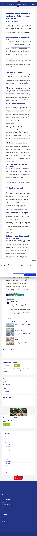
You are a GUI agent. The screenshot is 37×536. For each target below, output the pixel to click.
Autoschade (7, 442)
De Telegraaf (18, 313)
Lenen (29, 4)
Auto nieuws (7, 437)
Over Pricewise (4, 489)
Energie (4, 4)
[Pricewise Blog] (18, 2)
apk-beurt (29, 25)
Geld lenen (3, 521)
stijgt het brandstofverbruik (19, 83)
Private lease (4, 528)
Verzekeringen (6, 391)
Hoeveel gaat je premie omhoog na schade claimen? (12, 403)
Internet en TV (6, 385)
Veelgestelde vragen (8, 472)
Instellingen (32, 271)
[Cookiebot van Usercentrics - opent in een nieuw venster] (31, 260)
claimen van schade (22, 60)
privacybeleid (7, 371)
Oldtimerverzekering (8, 461)
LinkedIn (21, 295)
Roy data (6, 465)
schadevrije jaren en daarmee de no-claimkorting (20, 47)
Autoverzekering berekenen (9, 448)
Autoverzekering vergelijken (9, 450)
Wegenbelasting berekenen (9, 469)
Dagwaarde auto (7, 457)
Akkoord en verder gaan (30, 274)
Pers (2, 494)
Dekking (6, 459)
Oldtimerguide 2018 (8, 463)
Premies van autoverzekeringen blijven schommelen (12, 401)
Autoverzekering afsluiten (9, 446)
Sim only (24, 4)
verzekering (25, 42)
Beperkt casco (7, 452)
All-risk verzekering (8, 435)
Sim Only (5, 387)
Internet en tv (18, 4)
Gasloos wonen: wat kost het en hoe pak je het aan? (22, 334)
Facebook (10, 295)
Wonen (33, 4)
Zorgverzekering (6, 384)
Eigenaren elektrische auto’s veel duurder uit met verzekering (21, 329)
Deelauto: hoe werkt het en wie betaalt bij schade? (22, 338)
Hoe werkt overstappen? (6, 504)
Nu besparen (6, 424)
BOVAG (17, 251)
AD (13, 313)
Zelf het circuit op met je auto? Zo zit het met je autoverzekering (22, 325)
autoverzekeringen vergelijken (17, 182)
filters (27, 146)
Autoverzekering (10, 4)
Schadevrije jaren (8, 467)
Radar (29, 310)
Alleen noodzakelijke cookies (18, 274)
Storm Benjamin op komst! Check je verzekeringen (11, 399)
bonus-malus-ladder (14, 48)
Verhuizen (3, 506)
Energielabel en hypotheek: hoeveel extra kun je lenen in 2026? (21, 343)
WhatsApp (16, 295)
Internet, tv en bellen (5, 523)
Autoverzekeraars (8, 444)
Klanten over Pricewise (6, 508)
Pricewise (20, 533)
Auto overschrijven (8, 440)
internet (21, 118)
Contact (3, 502)
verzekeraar (8, 42)
